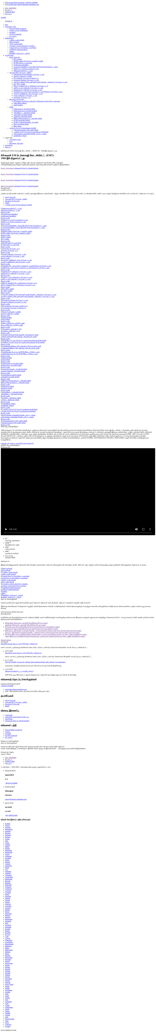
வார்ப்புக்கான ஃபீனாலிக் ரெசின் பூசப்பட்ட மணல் (30, 134)
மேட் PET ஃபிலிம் (19, 84)
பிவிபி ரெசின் (18, 105)
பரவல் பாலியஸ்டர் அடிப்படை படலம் (25, 95)
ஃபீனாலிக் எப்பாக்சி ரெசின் (23, 115)
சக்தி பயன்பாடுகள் (16, 44)
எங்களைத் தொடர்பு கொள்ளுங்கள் (26, 168)
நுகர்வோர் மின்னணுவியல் (18, 49)
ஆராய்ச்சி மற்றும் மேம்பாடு (25, 443)
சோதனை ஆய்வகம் (16, 143)
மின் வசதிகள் (14, 42)
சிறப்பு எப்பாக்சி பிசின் (21, 124)
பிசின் (11, 107)
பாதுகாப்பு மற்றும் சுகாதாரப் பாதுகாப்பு (22, 46)
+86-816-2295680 (7, 686)
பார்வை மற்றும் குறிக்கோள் (18, 30)
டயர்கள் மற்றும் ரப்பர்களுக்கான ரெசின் (22, 128)
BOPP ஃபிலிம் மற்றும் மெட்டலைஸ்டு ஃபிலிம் (28, 61)
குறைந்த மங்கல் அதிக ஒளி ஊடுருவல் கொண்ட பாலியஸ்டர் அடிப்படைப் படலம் (40, 82)
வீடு (6, 25)
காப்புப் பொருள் (14, 57)
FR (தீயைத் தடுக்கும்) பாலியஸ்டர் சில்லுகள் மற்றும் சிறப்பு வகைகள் (37, 101)
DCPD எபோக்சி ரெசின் (22, 120)
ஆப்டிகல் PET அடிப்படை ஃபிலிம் (20, 72)
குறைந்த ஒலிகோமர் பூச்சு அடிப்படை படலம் (28, 94)
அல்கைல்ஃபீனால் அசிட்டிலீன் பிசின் (26, 130)
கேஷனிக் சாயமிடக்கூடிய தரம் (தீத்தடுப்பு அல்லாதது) (19, 644)
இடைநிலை (17, 126)
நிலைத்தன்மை (6, 640)
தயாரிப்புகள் (9, 55)
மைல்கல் (12, 32)
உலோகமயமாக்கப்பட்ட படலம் (23, 71)
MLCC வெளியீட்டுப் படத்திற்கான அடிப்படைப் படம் (31, 86)
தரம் (10, 141)
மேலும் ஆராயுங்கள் (7, 168)
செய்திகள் (9, 145)
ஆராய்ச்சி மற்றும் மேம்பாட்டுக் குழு (17, 717)
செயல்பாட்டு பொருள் (16, 99)
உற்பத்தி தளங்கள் (15, 34)
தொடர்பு (8, 147)
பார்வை (7, 732)
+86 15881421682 (11, 815)
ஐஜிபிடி (11, 51)
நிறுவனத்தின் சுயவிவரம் (17, 28)
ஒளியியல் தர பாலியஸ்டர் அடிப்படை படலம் (28, 90)
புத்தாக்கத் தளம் (15, 139)
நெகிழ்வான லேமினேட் (21, 65)
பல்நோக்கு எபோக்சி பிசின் (23, 116)
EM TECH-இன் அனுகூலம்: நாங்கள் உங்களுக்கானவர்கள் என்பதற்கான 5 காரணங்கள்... (35, 662)
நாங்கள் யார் (5, 443)
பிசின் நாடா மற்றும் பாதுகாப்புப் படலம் (26, 69)
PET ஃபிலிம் (18, 59)
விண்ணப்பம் (9, 38)
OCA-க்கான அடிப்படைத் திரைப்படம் (26, 78)
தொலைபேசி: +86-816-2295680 (26, 3)
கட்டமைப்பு (13, 36)
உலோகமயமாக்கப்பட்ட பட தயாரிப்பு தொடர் (19, 671)
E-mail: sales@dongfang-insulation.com (25, 4)
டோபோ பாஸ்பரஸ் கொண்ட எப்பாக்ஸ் (26, 122)
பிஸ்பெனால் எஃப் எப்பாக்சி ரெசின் (25, 111)
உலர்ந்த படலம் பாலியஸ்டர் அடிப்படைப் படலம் (28, 88)
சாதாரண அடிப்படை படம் (22, 97)
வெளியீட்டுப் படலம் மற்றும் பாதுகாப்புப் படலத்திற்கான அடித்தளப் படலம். (38, 92)
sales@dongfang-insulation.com (16, 799)
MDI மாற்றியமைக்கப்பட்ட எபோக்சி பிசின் (28, 118)
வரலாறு (12, 443)
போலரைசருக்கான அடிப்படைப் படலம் (26, 80)
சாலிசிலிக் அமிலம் (20, 136)
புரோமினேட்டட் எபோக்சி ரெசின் (24, 113)
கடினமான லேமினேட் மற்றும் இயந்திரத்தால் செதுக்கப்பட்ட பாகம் (36, 67)
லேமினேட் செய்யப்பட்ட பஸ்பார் (19, 53)
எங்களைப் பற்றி (10, 27)
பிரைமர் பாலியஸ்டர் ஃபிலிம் (23, 76)
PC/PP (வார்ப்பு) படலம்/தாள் (23, 63)
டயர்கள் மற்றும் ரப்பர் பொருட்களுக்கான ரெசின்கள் (31, 132)
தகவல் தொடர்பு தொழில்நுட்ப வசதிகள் (22, 48)
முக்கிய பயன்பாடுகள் (16, 40)
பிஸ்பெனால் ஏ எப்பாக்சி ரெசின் (24, 109)
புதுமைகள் (9, 715)
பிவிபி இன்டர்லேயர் (20, 103)
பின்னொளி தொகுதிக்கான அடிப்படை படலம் (29, 74)
